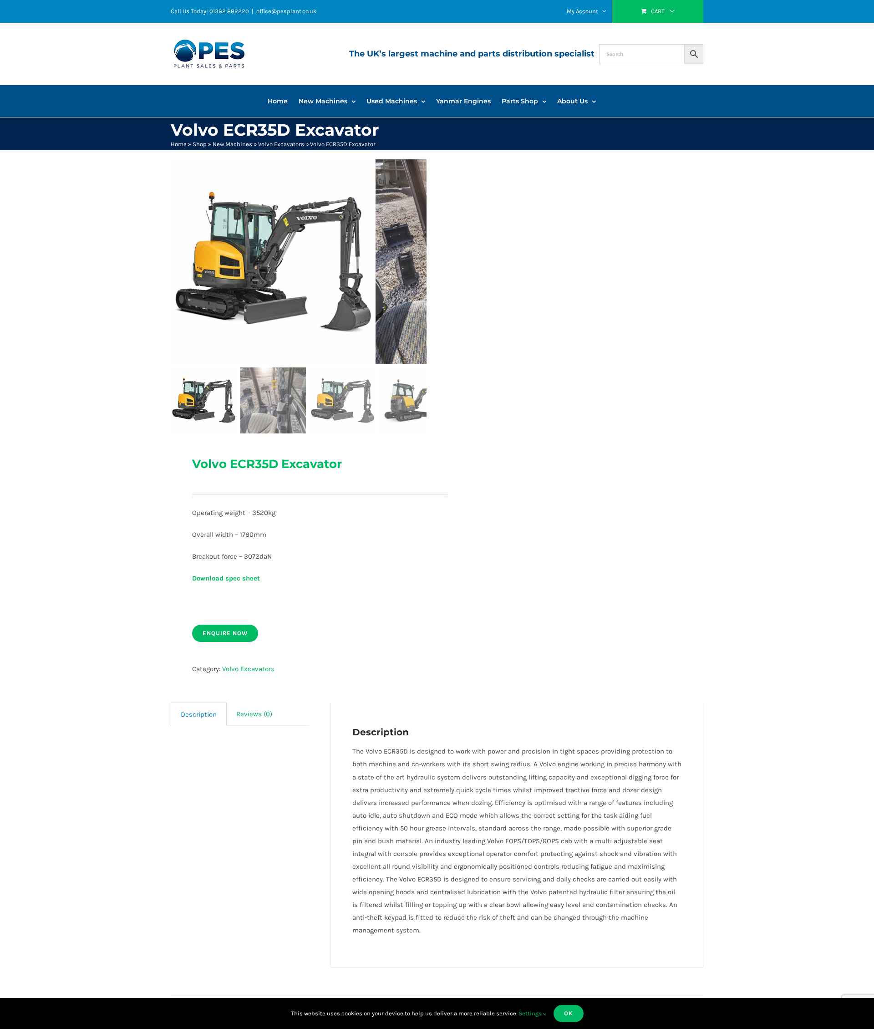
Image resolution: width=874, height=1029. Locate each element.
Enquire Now (225, 633)
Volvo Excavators (281, 144)
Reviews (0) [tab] (254, 714)
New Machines (232, 144)
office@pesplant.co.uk (286, 11)
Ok (568, 1013)
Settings (530, 1013)
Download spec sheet (226, 578)
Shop (200, 144)
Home (179, 144)
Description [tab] (199, 714)
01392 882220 (229, 11)
